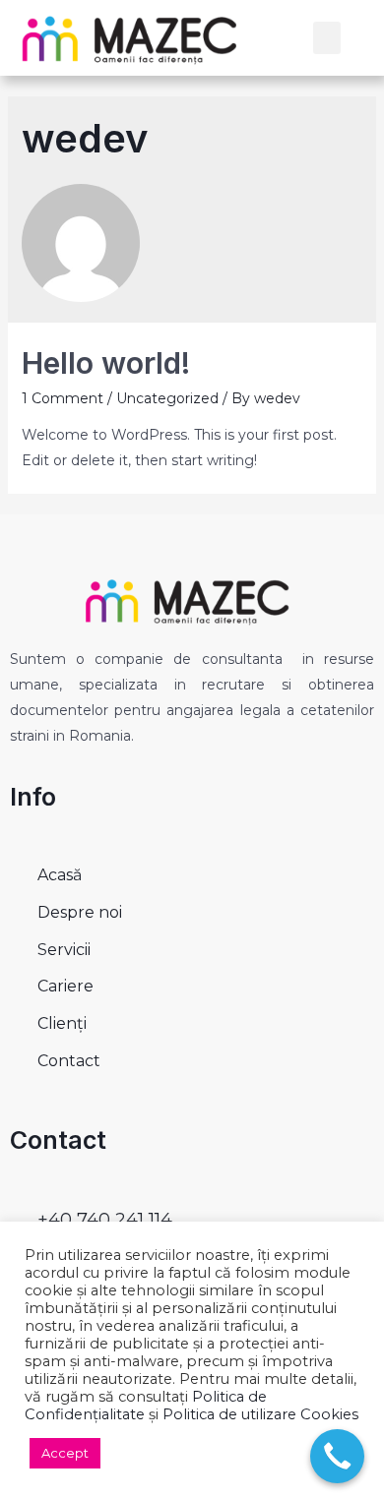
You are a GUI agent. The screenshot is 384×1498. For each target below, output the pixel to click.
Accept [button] (65, 1453)
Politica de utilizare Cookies (260, 1414)
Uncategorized (167, 398)
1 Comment (62, 398)
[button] (327, 38)
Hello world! (106, 363)
